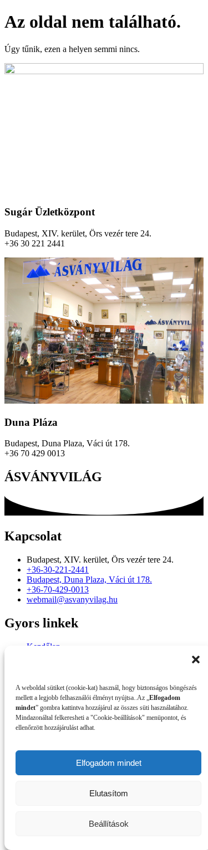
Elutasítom (108, 793)
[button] (195, 659)
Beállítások (109, 823)
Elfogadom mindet (108, 762)
